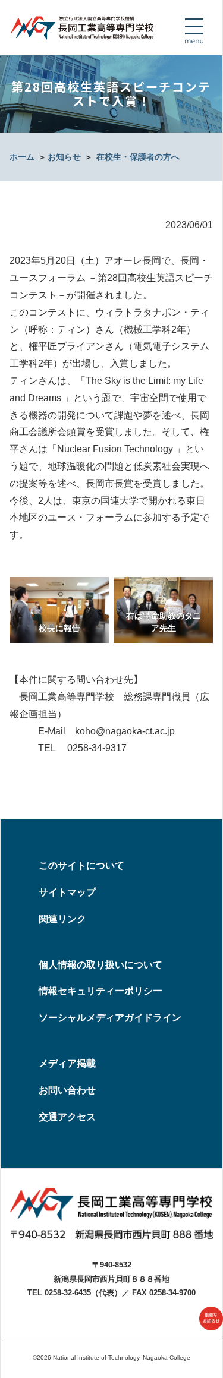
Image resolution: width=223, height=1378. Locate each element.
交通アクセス (67, 1117)
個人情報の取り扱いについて (100, 965)
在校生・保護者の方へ (138, 157)
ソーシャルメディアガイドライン (110, 1018)
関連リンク (62, 919)
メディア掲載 (67, 1063)
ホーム (22, 157)
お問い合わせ (67, 1090)
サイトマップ (67, 892)
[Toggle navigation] (194, 31)
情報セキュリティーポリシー (100, 991)
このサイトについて (81, 865)
